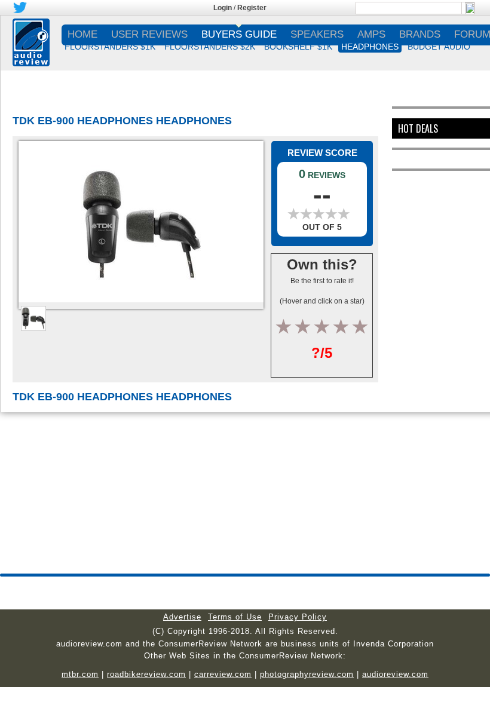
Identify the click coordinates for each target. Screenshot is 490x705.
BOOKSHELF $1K (298, 46)
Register (252, 8)
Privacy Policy (297, 616)
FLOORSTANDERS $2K (209, 46)
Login (222, 8)
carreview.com (223, 674)
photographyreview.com (307, 674)
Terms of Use (235, 616)
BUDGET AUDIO (439, 46)
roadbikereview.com (146, 674)
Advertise (182, 616)
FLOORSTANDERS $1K (110, 46)
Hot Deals (418, 128)
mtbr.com (80, 674)
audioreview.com (395, 674)
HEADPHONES (370, 46)
